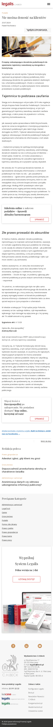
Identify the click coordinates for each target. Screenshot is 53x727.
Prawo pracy (7, 540)
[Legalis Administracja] (10, 703)
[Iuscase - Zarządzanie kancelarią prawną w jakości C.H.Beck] (9, 694)
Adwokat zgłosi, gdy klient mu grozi (21, 458)
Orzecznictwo (7, 465)
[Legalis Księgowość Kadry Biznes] (13, 698)
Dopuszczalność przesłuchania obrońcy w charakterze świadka (24, 470)
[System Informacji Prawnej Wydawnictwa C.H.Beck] (12, 4)
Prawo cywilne (7, 528)
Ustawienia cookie (35, 711)
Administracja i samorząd (12, 478)
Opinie (4, 512)
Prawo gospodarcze (10, 454)
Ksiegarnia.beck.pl (35, 703)
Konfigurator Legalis (36, 689)
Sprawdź (39, 219)
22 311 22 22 (14, 688)
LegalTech (6, 508)
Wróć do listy (46, 441)
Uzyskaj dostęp (26, 579)
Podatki (5, 13)
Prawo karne (7, 536)
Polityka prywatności (9, 724)
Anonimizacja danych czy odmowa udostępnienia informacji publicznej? (22, 483)
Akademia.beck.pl (35, 707)
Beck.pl (31, 692)
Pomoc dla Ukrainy (9, 524)
